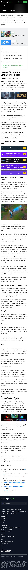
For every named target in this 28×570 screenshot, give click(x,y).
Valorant (3, 534)
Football (3, 520)
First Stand (5, 490)
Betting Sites (4, 516)
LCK (23, 477)
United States (6, 503)
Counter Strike (4, 525)
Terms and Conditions (5, 556)
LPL (20, 480)
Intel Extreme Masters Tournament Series (11, 527)
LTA (4, 475)
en (20, 2)
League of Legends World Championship (13, 486)
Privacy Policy (13, 556)
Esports (3, 518)
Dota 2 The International (7, 541)
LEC (25, 469)
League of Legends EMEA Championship (11, 509)
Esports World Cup (7, 492)
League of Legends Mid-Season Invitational (14, 482)
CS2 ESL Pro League (6, 531)
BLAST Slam (4, 545)
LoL (2, 507)
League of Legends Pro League (8, 513)
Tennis (2, 522)
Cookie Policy (20, 556)
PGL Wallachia (4, 543)
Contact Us (3, 557)
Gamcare (20, 566)
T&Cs (8, 163)
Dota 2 (2, 539)
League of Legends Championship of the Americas (13, 511)
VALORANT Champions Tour (8, 536)
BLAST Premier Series (6, 529)
